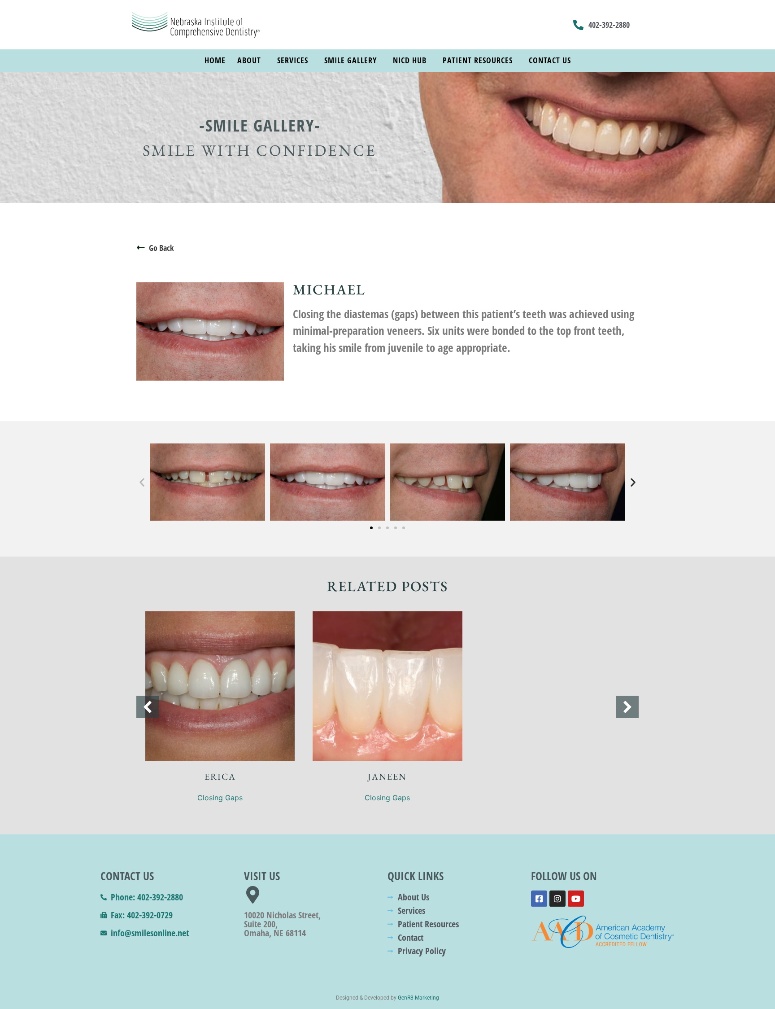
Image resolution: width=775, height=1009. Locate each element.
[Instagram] (557, 899)
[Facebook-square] (539, 899)
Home (215, 60)
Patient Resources (478, 60)
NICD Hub (410, 60)
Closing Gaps (220, 797)
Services (292, 60)
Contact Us (550, 60)
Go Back (161, 247)
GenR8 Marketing (418, 998)
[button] (142, 481)
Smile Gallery (350, 60)
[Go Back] (140, 247)
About (249, 60)
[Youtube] (576, 899)
